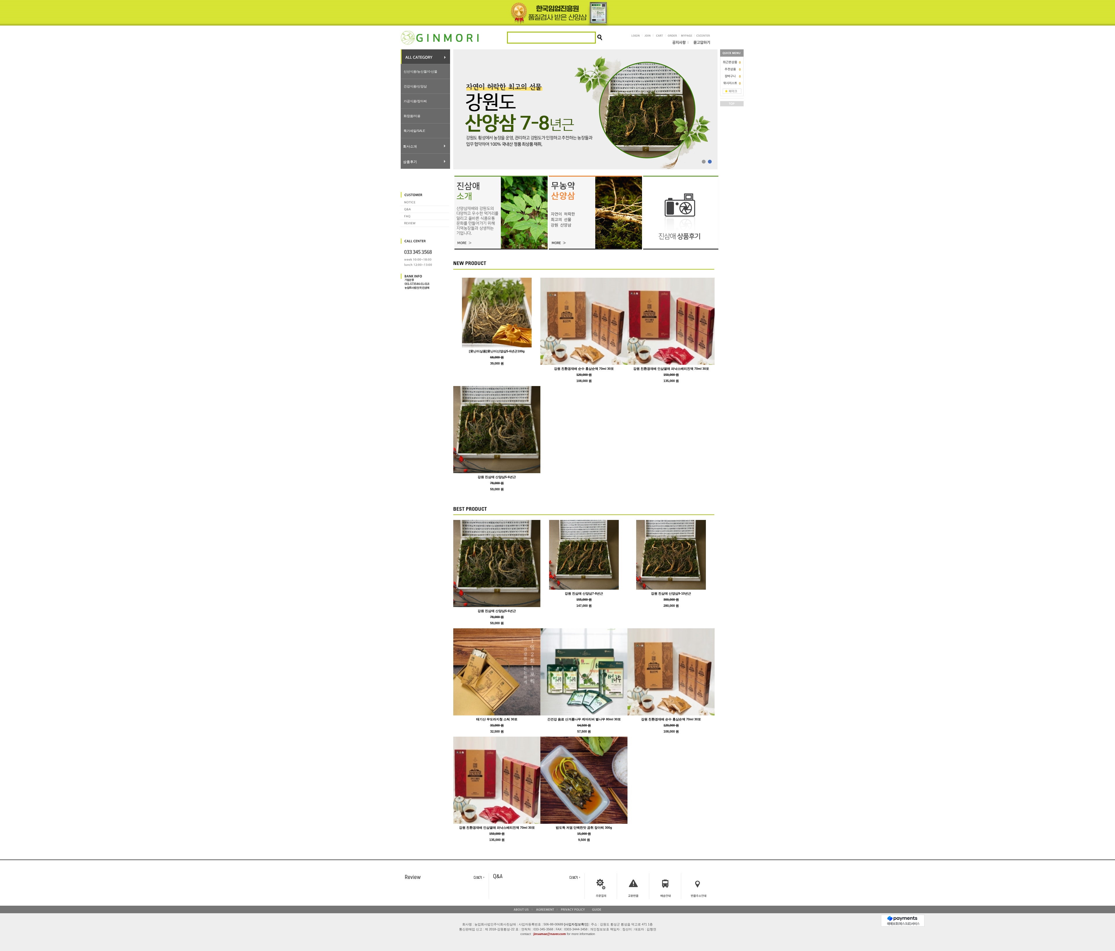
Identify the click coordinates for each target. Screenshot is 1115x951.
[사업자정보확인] (576, 924)
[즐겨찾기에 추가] (732, 91)
